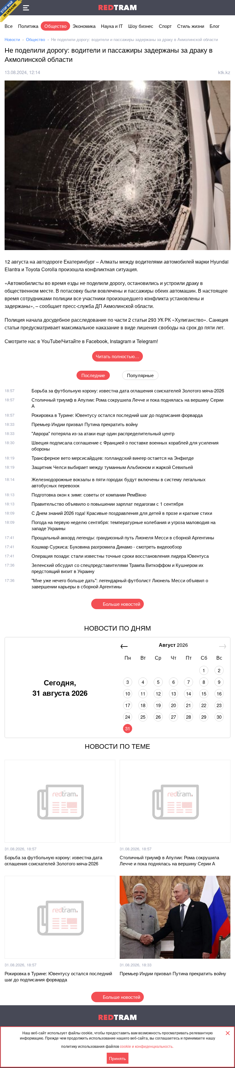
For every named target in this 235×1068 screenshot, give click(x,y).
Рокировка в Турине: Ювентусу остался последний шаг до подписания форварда (117, 415)
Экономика (84, 26)
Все (9, 26)
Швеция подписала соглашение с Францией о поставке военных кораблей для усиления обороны (125, 445)
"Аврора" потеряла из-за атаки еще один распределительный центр (103, 433)
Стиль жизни (190, 26)
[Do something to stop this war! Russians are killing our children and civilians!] (11, 11)
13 (173, 693)
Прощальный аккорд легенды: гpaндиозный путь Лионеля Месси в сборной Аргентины (123, 537)
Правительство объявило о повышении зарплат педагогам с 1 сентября (107, 503)
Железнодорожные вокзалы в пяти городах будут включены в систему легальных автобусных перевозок (119, 482)
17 (127, 705)
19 (158, 705)
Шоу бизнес (140, 26)
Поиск (227, 7)
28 (188, 717)
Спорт (165, 26)
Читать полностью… (117, 356)
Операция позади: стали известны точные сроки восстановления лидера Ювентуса (120, 556)
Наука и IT (112, 26)
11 (142, 693)
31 (127, 728)
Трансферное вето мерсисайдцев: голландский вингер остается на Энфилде (113, 458)
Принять (117, 1058)
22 (203, 705)
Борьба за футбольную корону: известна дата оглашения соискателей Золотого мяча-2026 (128, 390)
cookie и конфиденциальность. (146, 1046)
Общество (55, 26)
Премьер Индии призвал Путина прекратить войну (85, 424)
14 (188, 693)
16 (219, 693)
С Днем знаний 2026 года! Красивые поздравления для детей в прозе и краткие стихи (122, 513)
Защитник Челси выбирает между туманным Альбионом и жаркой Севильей (112, 467)
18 (142, 705)
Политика (28, 26)
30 (219, 717)
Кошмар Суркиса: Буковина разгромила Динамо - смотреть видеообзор (107, 546)
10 (127, 693)
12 (158, 693)
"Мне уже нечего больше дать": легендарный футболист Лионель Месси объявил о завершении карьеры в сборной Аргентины (120, 583)
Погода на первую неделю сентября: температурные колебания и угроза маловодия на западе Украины (123, 525)
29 (203, 717)
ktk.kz (224, 72)
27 (173, 717)
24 (127, 717)
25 (142, 717)
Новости (12, 39)
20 (173, 705)
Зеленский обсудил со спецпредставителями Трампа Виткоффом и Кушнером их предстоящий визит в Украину (117, 568)
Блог (214, 26)
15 (203, 693)
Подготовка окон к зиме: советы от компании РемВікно (89, 494)
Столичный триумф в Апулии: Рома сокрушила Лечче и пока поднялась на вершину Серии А (127, 402)
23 (219, 705)
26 (158, 717)
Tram (117, 7)
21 (188, 705)
